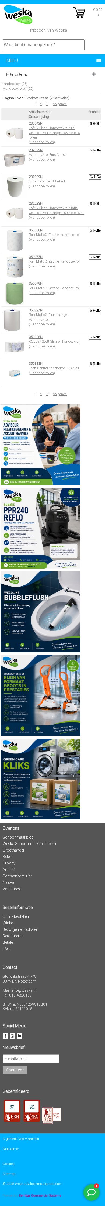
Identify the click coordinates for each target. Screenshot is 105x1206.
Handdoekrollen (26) (18, 89)
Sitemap (9, 1174)
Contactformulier (17, 876)
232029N (36, 177)
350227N (36, 310)
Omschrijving (39, 117)
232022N (36, 150)
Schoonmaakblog (18, 837)
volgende (60, 104)
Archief (9, 869)
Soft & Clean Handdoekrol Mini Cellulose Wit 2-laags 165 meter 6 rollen (54, 132)
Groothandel (13, 850)
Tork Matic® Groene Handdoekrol (54, 288)
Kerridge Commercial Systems (40, 1195)
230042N (36, 123)
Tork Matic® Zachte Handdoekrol (54, 235)
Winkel (8, 923)
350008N (36, 230)
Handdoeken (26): (14, 84)
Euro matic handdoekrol (47, 181)
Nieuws (9, 882)
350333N (36, 363)
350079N (36, 283)
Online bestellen (16, 916)
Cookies (9, 1164)
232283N (36, 203)
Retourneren (13, 936)
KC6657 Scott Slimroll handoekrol (54, 341)
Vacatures (11, 889)
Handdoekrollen (42, 142)
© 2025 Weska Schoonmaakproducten (32, 1184)
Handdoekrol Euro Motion (48, 155)
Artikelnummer (39, 112)
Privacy (9, 863)
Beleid (8, 856)
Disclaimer (11, 1149)
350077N (36, 257)
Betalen (9, 942)
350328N (36, 337)
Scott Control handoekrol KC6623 (54, 368)
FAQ (6, 949)
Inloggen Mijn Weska (48, 30)
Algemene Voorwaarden (21, 1139)
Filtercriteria (16, 74)
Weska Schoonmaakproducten (29, 844)
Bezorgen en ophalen (20, 929)
